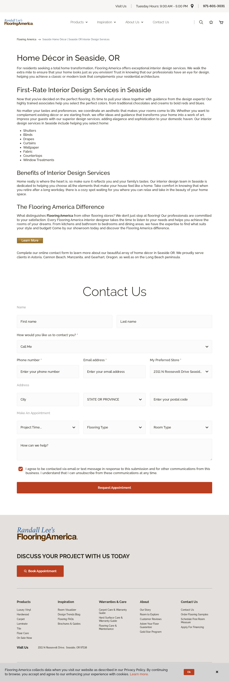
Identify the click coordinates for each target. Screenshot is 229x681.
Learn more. (139, 674)
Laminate (22, 623)
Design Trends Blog (69, 614)
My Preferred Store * (165, 360)
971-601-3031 (214, 6)
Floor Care (23, 633)
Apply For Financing (192, 627)
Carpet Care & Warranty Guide (113, 611)
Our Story (145, 609)
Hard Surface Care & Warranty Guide (111, 619)
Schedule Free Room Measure (193, 621)
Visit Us (120, 6)
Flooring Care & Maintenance (108, 627)
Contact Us (161, 22)
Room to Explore (149, 614)
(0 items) (221, 22)
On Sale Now (24, 637)
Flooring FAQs (66, 619)
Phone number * (29, 360)
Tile (19, 628)
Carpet (21, 619)
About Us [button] (132, 22)
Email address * (95, 360)
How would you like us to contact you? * (47, 335)
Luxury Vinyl (24, 609)
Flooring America (26, 39)
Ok (189, 672)
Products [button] (77, 22)
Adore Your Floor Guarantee (149, 625)
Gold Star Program (151, 631)
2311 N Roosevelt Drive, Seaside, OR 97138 (62, 647)
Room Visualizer (67, 609)
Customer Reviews (151, 619)
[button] (201, 22)
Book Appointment (42, 571)
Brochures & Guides (69, 623)
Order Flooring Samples (194, 614)
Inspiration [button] (104, 22)
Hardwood (23, 614)
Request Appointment (114, 487)
